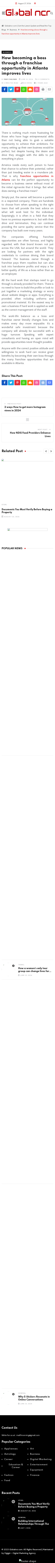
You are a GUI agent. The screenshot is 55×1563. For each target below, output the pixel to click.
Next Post (43, 429)
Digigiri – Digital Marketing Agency (20, 1553)
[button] (46, 451)
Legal (4, 504)
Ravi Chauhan (10, 79)
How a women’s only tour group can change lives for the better (33, 971)
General (22, 1393)
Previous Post (14, 404)
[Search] (51, 13)
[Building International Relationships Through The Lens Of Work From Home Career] (8, 1522)
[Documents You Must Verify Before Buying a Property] (8, 1505)
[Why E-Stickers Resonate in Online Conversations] (8, 1398)
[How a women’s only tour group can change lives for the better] (8, 969)
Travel (21, 965)
